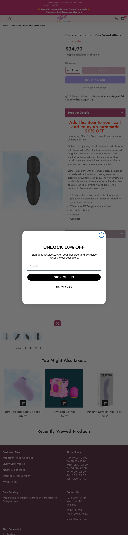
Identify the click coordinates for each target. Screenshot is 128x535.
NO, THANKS (64, 287)
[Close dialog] (101, 235)
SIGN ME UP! (64, 277)
